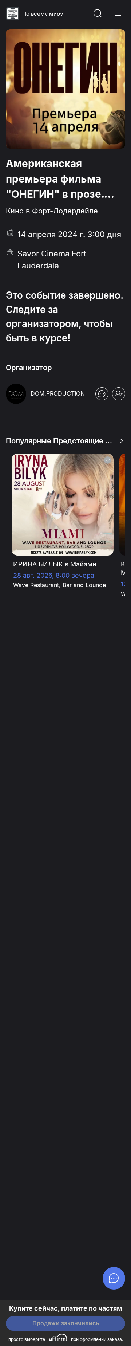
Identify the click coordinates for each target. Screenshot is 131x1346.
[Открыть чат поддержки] (101, 393)
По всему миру (42, 13)
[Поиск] (97, 13)
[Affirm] (58, 1337)
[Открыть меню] (118, 13)
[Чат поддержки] (114, 1278)
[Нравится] (107, 460)
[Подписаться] (118, 393)
